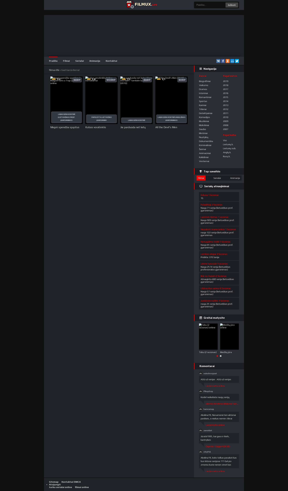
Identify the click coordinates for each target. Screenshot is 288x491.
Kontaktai (111, 61)
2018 (225, 85)
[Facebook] (223, 61)
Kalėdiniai (203, 157)
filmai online (82, 487)
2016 (225, 93)
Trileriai (202, 109)
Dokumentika (206, 141)
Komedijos (204, 117)
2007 (225, 129)
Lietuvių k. (228, 144)
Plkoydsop (208, 391)
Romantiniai (205, 97)
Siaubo (202, 129)
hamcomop (209, 409)
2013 (225, 105)
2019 (225, 81)
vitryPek (207, 452)
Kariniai (202, 105)
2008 (225, 125)
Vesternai (204, 161)
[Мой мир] (232, 61)
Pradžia (53, 61)
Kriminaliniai (205, 145)
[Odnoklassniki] (228, 61)
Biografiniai (204, 81)
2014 (225, 101)
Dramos (203, 89)
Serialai (79, 61)
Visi (225, 140)
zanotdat (208, 430)
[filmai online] (141, 5)
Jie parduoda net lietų (133, 127)
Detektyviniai (205, 113)
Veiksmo (203, 85)
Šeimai (202, 149)
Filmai (66, 61)
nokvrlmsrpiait (210, 373)
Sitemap (53, 481)
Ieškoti (232, 5)
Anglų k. (227, 152)
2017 (225, 89)
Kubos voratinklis (95, 127)
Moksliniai (204, 125)
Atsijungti (55, 484)
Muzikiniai (204, 121)
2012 (225, 109)
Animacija (94, 61)
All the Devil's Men (166, 127)
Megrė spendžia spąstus (64, 127)
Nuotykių (203, 137)
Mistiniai (203, 133)
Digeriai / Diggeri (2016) (218, 446)
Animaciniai (205, 153)
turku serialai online (60, 487)
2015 (225, 97)
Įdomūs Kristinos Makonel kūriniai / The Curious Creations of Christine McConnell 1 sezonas (222, 403)
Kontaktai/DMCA (71, 481)
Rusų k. (226, 156)
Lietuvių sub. (229, 148)
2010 (225, 117)
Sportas (203, 101)
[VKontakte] (218, 61)
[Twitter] (237, 61)
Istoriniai (203, 93)
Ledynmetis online (215, 385)
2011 (225, 113)
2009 (225, 121)
